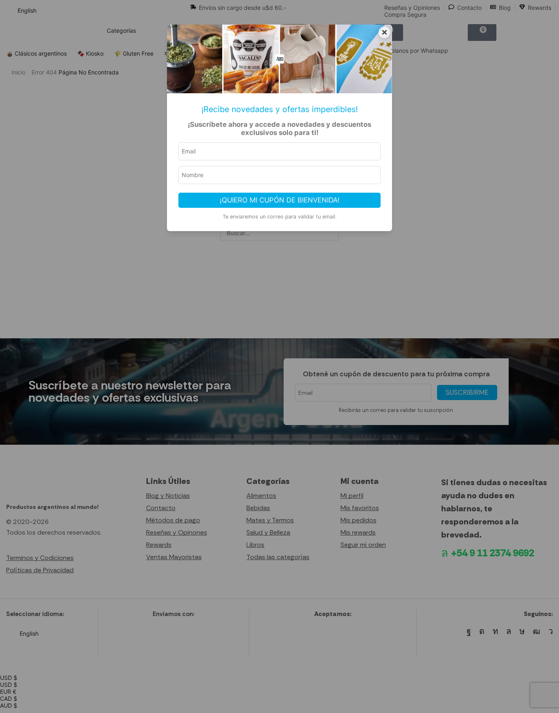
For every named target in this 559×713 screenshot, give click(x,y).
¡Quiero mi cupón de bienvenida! (280, 200)
